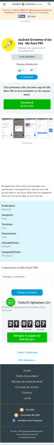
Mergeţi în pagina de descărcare (27, 337)
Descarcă (27, 104)
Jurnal (27, 398)
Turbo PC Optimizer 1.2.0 (34, 302)
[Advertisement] (27, 29)
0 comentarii (27, 77)
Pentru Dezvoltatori (27, 376)
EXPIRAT (27, 56)
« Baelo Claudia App (27, 352)
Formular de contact (27, 387)
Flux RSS (30, 409)
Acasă (27, 370)
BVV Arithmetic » (27, 360)
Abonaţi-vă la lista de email (27, 381)
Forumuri (27, 392)
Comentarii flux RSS (30, 415)
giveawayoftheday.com (33, 431)
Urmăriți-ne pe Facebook (30, 420)
